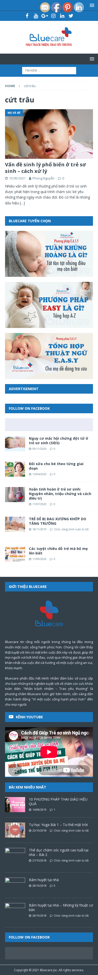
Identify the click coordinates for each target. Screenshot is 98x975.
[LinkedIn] (62, 16)
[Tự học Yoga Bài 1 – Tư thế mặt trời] (15, 830)
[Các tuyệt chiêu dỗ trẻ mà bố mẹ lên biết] (15, 553)
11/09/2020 (39, 559)
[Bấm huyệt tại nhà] (15, 885)
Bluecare (46, 970)
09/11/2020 (39, 449)
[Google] (44, 16)
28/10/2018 (39, 885)
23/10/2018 (39, 830)
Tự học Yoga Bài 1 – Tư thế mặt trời (58, 824)
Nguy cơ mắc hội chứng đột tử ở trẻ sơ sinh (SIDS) (58, 440)
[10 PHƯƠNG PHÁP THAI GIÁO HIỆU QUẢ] (15, 804)
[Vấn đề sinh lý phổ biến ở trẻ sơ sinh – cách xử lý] (49, 134)
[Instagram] (53, 16)
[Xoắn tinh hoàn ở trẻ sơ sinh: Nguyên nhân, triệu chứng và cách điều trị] (15, 494)
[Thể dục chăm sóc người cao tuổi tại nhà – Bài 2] (15, 855)
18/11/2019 (39, 529)
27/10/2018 (39, 860)
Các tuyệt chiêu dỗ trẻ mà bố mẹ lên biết (58, 550)
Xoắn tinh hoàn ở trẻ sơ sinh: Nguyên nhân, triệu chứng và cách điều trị (60, 494)
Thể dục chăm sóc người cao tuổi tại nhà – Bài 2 (58, 852)
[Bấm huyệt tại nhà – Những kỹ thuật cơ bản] (15, 910)
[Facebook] (27, 16)
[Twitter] (71, 16)
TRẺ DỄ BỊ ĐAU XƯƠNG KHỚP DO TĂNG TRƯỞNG (57, 521)
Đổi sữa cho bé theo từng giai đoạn (56, 466)
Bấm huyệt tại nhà (44, 879)
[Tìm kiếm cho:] (49, 70)
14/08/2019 (39, 809)
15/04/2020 (39, 474)
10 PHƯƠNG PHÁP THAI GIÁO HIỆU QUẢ (58, 801)
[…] (22, 203)
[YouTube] (35, 16)
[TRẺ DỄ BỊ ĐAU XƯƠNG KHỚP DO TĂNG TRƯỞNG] (15, 524)
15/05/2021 (17, 178)
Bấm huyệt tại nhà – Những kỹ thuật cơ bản (61, 907)
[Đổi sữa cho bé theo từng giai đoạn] (15, 469)
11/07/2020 (39, 504)
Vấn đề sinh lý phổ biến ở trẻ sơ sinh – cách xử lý (45, 167)
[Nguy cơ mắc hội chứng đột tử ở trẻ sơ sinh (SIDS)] (15, 443)
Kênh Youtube (29, 717)
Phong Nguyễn (43, 178)
